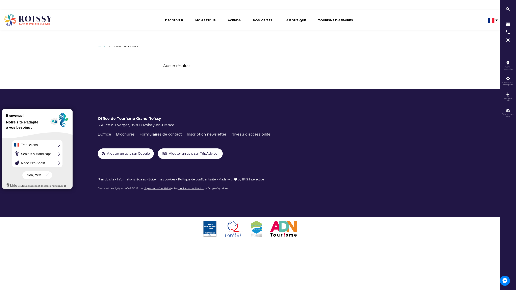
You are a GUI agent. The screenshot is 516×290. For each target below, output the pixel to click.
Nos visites (262, 20)
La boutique (295, 20)
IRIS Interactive (253, 179)
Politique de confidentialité (197, 179)
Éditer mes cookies (161, 179)
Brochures (125, 134)
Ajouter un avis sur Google (128, 153)
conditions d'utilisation (191, 188)
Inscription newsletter (206, 134)
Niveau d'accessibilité (250, 134)
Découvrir (174, 20)
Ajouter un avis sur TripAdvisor (194, 153)
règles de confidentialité (157, 188)
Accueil (102, 46)
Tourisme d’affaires (335, 20)
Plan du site (106, 179)
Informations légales (131, 179)
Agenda (234, 20)
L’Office (104, 134)
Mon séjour (205, 20)
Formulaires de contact (161, 134)
